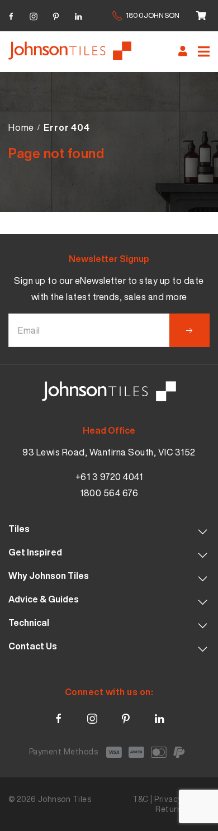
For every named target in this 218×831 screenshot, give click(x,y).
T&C (140, 799)
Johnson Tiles (65, 799)
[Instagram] (33, 15)
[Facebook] (11, 15)
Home (21, 127)
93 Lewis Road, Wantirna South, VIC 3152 (109, 452)
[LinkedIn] (78, 15)
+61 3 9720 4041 (109, 476)
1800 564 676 (109, 493)
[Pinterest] (56, 15)
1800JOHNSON (152, 15)
